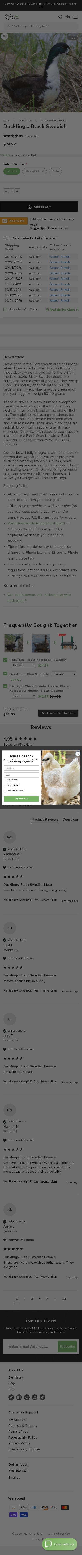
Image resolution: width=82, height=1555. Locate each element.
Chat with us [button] (64, 1544)
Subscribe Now (21, 799)
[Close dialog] (77, 753)
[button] (59, 1544)
